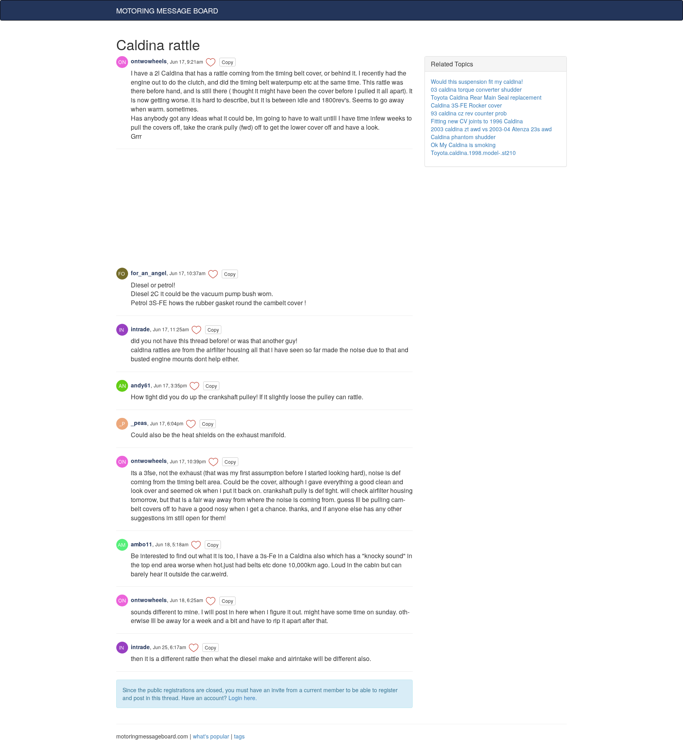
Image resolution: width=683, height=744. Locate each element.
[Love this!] (211, 62)
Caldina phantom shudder (463, 137)
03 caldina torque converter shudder (476, 89)
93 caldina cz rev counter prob (469, 113)
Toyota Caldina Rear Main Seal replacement (486, 97)
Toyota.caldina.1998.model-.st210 (473, 153)
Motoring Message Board (167, 10)
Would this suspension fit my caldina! (477, 81)
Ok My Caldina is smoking (463, 145)
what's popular (211, 736)
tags (239, 736)
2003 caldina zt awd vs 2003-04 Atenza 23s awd (491, 129)
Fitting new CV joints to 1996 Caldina (477, 121)
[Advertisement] (264, 212)
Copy (227, 62)
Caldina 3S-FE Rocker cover (466, 105)
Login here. (242, 698)
